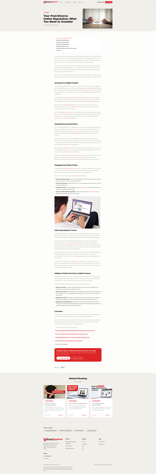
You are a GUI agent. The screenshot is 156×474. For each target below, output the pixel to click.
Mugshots (46, 12)
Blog (79, 2)
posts (65, 180)
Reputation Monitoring (70, 448)
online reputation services (70, 118)
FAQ (83, 2)
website (59, 150)
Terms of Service (69, 446)
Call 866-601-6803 (64, 358)
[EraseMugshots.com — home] (51, 2)
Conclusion (58, 50)
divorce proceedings (85, 187)
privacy (81, 159)
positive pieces (80, 256)
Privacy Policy (101, 444)
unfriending (80, 183)
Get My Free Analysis (77, 358)
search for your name (66, 112)
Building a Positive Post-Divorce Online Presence (66, 48)
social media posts (71, 244)
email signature (66, 148)
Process (61, 2)
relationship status (92, 191)
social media (75, 138)
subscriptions (79, 155)
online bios (66, 151)
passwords (74, 106)
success (70, 267)
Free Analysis (108, 2)
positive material (96, 252)
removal (93, 246)
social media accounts (92, 88)
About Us (75, 2)
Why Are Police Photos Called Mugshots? (77, 403)
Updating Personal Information (62, 42)
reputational (62, 88)
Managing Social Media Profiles (62, 44)
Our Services (67, 2)
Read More (60, 415)
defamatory (75, 261)
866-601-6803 (101, 2)
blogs (99, 88)
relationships (87, 92)
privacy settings (67, 104)
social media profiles (69, 97)
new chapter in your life (93, 101)
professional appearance (77, 133)
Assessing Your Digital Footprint (62, 40)
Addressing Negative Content (62, 46)
